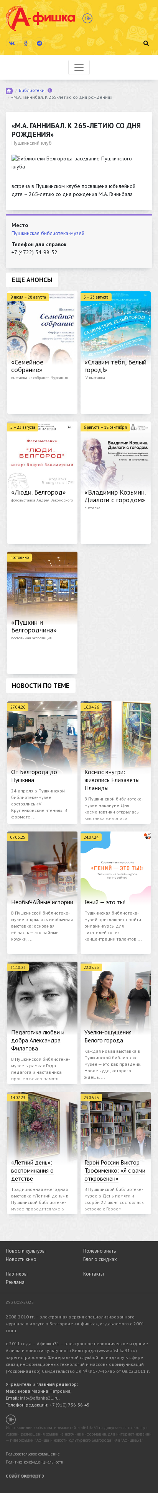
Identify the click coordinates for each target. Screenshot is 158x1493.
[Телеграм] (39, 43)
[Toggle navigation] (79, 67)
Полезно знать (99, 1251)
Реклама (15, 1282)
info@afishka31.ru (39, 1398)
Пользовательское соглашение (33, 1454)
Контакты (93, 1274)
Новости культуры (26, 1251)
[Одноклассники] (26, 43)
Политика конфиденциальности (34, 1462)
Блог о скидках (100, 1259)
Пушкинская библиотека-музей (48, 233)
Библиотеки (31, 90)
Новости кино (21, 1259)
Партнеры (17, 1274)
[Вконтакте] (12, 43)
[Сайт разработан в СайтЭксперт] (25, 1475)
